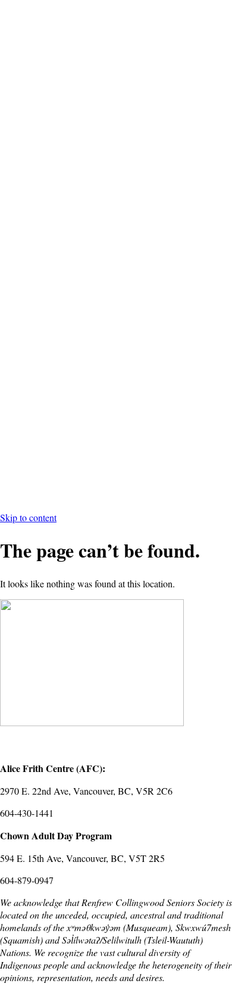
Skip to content (28, 517)
